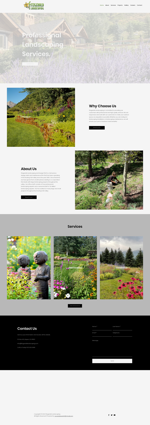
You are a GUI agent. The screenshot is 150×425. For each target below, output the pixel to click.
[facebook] (109, 415)
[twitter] (112, 415)
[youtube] (115, 415)
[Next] (140, 48)
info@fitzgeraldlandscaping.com (27, 343)
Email (94, 332)
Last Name (116, 326)
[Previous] (9, 48)
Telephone (116, 332)
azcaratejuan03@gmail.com (64, 416)
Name (94, 326)
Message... (95, 340)
